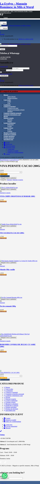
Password (3, 70)
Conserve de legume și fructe (15, 110)
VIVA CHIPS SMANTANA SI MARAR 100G (17, 196)
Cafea (9, 101)
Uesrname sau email (6, 68)
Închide (2, 34)
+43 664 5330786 (5, 57)
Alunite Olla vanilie (7, 269)
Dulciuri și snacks (9, 160)
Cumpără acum (5, 176)
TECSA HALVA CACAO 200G (12, 233)
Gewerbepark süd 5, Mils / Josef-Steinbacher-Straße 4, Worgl (16, 11)
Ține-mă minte (6, 72)
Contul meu (3, 59)
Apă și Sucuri (11, 96)
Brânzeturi (10, 124)
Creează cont (4, 66)
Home (2, 160)
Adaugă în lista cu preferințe (8, 178)
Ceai (8, 103)
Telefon (2, 435)
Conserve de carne (12, 108)
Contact (6, 17)
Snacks (9, 121)
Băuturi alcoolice (12, 98)
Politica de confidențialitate (15, 152)
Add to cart (4, 174)
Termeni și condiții (12, 151)
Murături (10, 111)
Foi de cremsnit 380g (8, 306)
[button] (20, 32)
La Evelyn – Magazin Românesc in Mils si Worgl (17, 5)
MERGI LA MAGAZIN (26, 39)
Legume (9, 131)
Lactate (9, 126)
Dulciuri (9, 119)
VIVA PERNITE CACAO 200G (10, 372)
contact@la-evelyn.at (5, 13)
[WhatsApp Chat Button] (4, 476)
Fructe (9, 129)
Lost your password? (6, 74)
